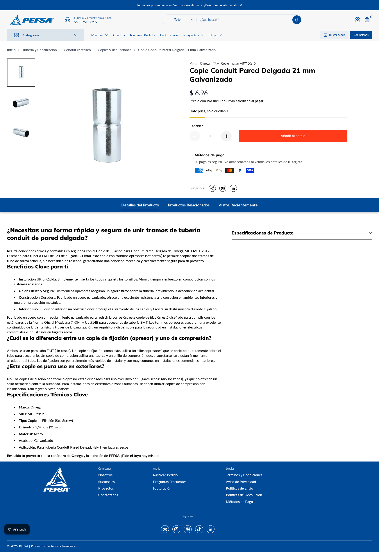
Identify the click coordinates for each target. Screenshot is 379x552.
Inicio (11, 50)
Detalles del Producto (140, 204)
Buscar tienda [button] (337, 35)
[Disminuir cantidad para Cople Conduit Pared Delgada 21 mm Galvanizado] (195, 136)
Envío (230, 101)
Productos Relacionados (189, 204)
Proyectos (106, 488)
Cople (225, 63)
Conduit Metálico (77, 50)
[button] (296, 19)
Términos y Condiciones (244, 475)
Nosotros (105, 475)
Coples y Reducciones (114, 50)
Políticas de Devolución (244, 495)
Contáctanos (361, 35)
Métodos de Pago (239, 501)
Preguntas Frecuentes (169, 481)
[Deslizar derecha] (256, 5)
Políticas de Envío (239, 488)
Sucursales (106, 481)
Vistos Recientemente (238, 204)
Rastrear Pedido (142, 35)
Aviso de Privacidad (241, 481)
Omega (205, 63)
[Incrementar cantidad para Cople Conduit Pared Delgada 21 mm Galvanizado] (226, 136)
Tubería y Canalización (40, 50)
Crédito (119, 35)
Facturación (169, 35)
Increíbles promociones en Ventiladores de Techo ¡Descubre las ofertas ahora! (189, 5)
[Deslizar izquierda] (122, 5)
